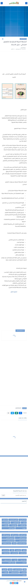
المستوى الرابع (22, 540)
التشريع (4, 569)
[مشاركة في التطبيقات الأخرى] (8, 413)
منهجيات (24, 528)
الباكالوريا (18, 550)
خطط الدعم (6, 522)
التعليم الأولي (23, 535)
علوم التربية (14, 525)
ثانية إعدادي (14, 553)
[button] (20, 413)
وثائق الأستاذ (11, 528)
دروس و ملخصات (6, 543)
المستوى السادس (10, 540)
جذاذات (14, 543)
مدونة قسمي (9, 580)
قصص (15, 559)
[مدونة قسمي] (14, 3)
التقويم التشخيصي (13, 519)
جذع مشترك (6, 553)
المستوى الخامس (10, 537)
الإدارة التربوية (23, 519)
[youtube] (13, 583)
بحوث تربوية (23, 559)
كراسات (24, 562)
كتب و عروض (7, 559)
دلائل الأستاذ (23, 525)
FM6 (25, 569)
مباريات (5, 572)
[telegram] (15, 583)
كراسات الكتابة (11, 562)
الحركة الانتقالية (14, 572)
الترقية (10, 569)
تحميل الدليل (14, 292)
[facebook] (17, 583)
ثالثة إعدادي (5, 550)
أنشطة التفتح (23, 38)
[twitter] (11, 583)
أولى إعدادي (23, 553)
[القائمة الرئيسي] (26, 3)
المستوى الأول (15, 535)
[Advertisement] (14, 22)
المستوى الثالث (6, 535)
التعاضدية (24, 572)
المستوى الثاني (22, 537)
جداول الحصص (16, 522)
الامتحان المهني (17, 569)
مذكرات (6, 525)
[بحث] (2, 3)
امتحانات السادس (22, 543)
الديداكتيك (5, 519)
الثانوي (24, 550)
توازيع (24, 522)
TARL (12, 550)
